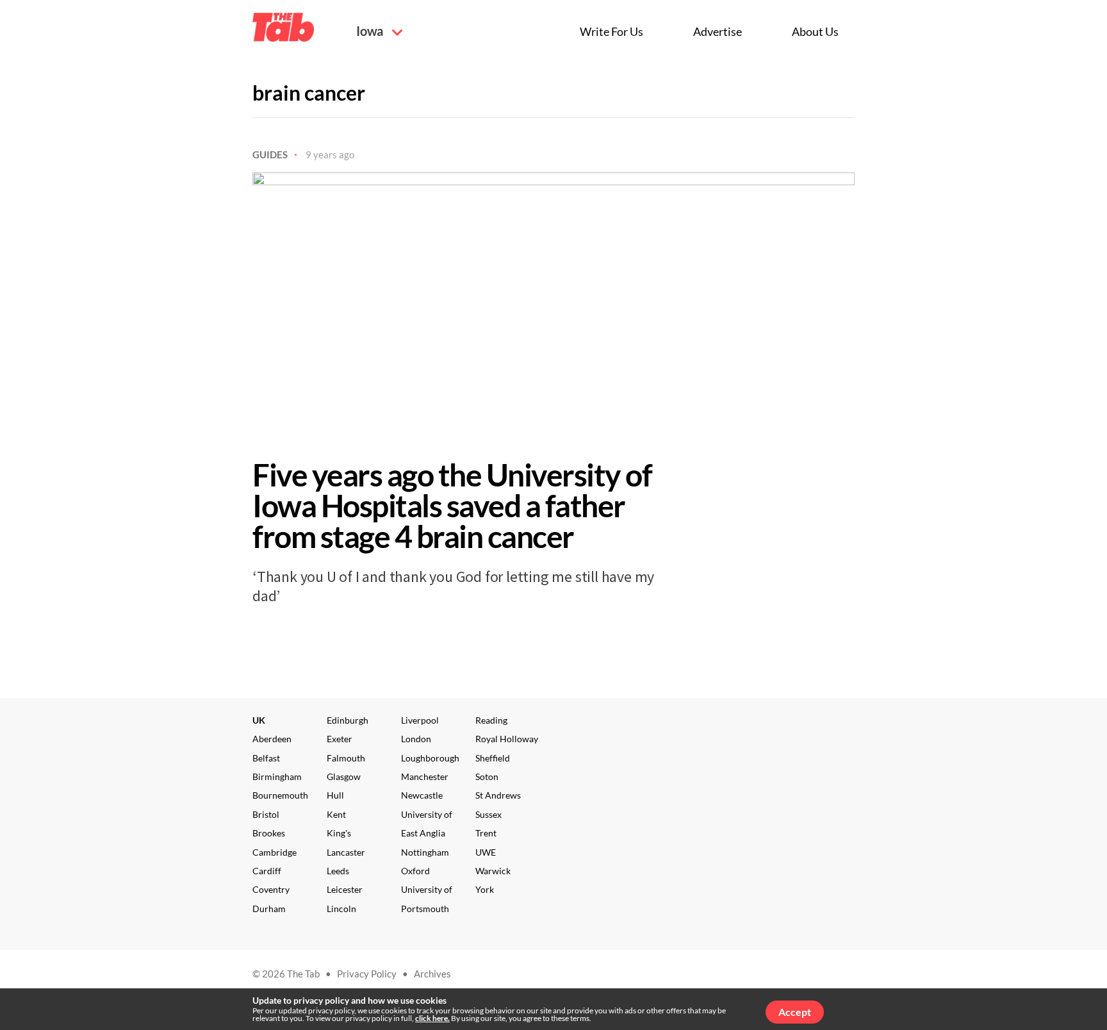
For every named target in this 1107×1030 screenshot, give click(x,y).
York (484, 889)
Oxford (415, 870)
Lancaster (346, 852)
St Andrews (498, 795)
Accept (794, 1012)
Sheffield (492, 757)
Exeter (339, 738)
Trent (485, 832)
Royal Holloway (506, 738)
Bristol (265, 814)
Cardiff (266, 870)
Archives (432, 973)
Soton (486, 776)
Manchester (424, 776)
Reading (491, 720)
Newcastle (422, 795)
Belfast (266, 757)
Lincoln (341, 908)
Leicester (345, 889)
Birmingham (277, 776)
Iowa (371, 30)
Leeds (338, 870)
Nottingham (425, 852)
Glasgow (344, 776)
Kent (336, 814)
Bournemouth (280, 795)
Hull (335, 795)
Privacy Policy (367, 973)
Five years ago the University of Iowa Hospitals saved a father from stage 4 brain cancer (452, 505)
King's (339, 832)
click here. (432, 1018)
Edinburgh (347, 720)
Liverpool (420, 720)
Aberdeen (271, 738)
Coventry (271, 889)
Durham (269, 908)
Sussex (488, 814)
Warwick (493, 870)
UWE (485, 852)
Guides (270, 154)
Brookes (268, 832)
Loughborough (430, 757)
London (416, 738)
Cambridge (274, 852)
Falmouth (346, 757)
